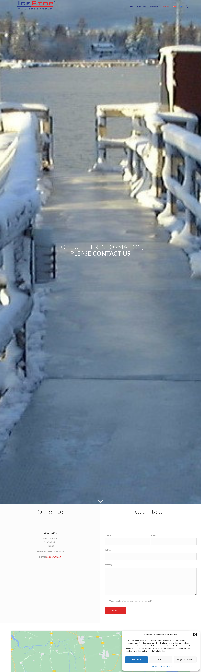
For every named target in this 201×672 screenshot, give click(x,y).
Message (110, 564)
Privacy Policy (166, 666)
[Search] (187, 6)
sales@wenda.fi (53, 556)
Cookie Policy (154, 666)
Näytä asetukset (185, 659)
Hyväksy (136, 659)
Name (108, 535)
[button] (195, 634)
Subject (109, 550)
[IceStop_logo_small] (36, 6)
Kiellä (160, 659)
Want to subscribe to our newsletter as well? (130, 601)
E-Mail (155, 535)
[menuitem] (130, 6)
